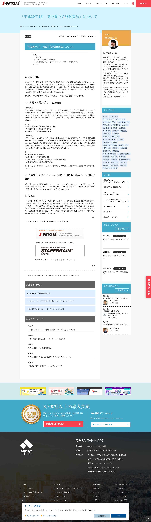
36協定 (105, 116)
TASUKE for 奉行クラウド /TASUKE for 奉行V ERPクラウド (115, 200)
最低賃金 (116, 148)
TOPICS (97, 496)
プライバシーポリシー (123, 492)
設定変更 (102, 516)
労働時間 (116, 133)
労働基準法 (107, 133)
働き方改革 (107, 131)
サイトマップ (120, 488)
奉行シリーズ (60, 496)
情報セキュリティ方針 (123, 484)
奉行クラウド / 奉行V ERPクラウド (112, 193)
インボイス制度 (108, 119)
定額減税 (120, 139)
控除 (126, 145)
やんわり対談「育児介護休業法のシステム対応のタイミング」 (59, 275)
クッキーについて (32, 516)
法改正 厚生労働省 (109, 154)
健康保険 (114, 128)
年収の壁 (106, 142)
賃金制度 (124, 162)
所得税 (121, 145)
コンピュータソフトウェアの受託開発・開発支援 (107, 455)
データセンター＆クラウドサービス (102, 472)
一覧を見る (120, 229)
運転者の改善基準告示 (110, 165)
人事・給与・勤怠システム (33, 492)
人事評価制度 (115, 125)
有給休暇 (124, 148)
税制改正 (114, 157)
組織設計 (122, 157)
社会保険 (106, 157)
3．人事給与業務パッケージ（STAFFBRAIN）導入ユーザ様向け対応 (55, 62)
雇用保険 (123, 165)
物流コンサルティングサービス (100, 463)
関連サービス (99, 488)
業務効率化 (107, 151)
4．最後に (36, 64)
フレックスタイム (123, 122)
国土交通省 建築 (109, 139)
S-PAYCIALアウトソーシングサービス (114, 181)
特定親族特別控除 (124, 154)
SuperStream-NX (110, 217)
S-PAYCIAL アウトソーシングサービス (69, 488)
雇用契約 (106, 168)
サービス (57, 484)
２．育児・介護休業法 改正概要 (44, 59)
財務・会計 (115, 162)
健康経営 (122, 128)
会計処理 (106, 128)
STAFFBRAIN (109, 206)
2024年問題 (114, 116)
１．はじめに (37, 57)
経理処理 (106, 159)
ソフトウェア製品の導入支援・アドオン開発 (105, 459)
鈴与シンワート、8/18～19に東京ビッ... (115, 240)
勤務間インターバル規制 (111, 136)
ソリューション (27, 488)
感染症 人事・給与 (110, 145)
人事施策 (106, 125)
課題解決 (106, 162)
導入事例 (97, 484)
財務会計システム (30, 496)
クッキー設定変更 (121, 500)
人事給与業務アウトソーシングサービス (103, 467)
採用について (99, 500)
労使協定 (124, 131)
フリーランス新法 (109, 122)
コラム (96, 492)
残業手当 (116, 151)
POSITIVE (108, 212)
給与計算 (114, 159)
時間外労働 (107, 148)
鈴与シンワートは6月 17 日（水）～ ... (116, 256)
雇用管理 (114, 168)
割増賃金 (116, 131)
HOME (24, 484)
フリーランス (120, 119)
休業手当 (125, 125)
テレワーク (28, 500)
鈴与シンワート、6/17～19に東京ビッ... (115, 273)
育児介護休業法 (124, 159)
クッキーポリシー (121, 496)
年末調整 (114, 142)
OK (118, 516)
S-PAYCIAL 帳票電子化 (113, 187)
